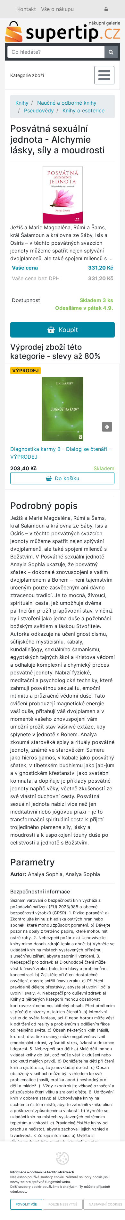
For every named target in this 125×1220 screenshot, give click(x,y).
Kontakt (26, 9)
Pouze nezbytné (62, 1204)
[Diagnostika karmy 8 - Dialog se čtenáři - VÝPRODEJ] (62, 409)
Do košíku (65, 478)
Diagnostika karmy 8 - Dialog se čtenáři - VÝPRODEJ (60, 453)
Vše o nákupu (57, 9)
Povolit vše (26, 1204)
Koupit (66, 330)
